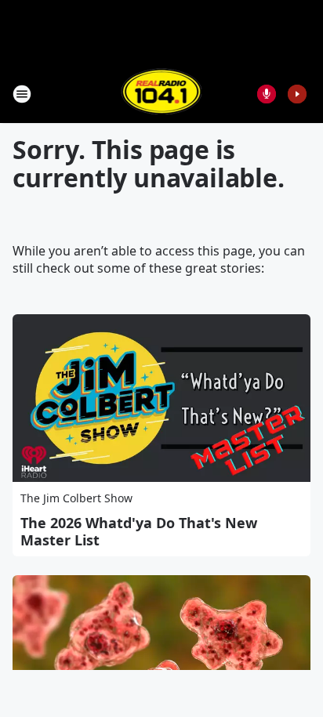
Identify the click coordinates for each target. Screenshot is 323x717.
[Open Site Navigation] (22, 94)
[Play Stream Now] (297, 94)
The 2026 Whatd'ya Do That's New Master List (138, 531)
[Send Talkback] (266, 94)
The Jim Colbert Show (76, 498)
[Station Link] (162, 93)
